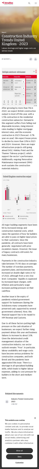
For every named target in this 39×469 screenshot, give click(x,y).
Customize (19, 463)
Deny (19, 457)
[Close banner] (35, 418)
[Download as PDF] (35, 59)
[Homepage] (7, 3)
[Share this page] (30, 59)
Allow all (19, 451)
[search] (29, 3)
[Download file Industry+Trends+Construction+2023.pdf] (7, 401)
